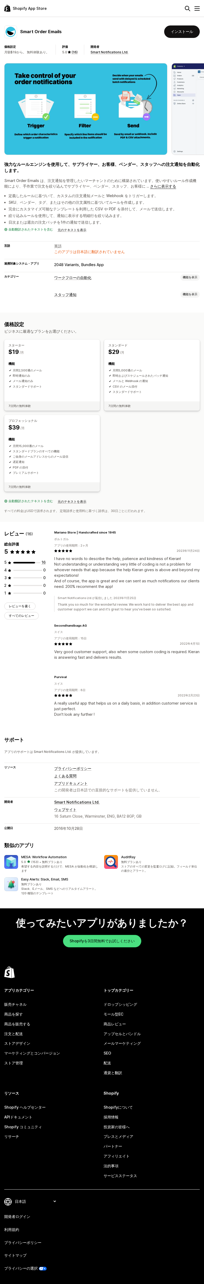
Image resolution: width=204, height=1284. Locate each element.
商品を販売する (17, 1024)
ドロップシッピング (120, 1004)
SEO (107, 1053)
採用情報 (111, 1117)
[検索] (187, 8)
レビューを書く (20, 606)
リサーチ (11, 1136)
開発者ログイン (17, 1216)
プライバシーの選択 (21, 1268)
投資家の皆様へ (117, 1127)
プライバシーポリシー (72, 768)
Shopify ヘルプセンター (25, 1107)
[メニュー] (197, 8)
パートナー (113, 1146)
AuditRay (128, 857)
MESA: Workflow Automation (44, 857)
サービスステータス (120, 1175)
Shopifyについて (118, 1107)
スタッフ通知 (65, 294)
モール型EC (114, 1014)
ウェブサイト (65, 809)
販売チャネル (15, 1004)
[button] (52, 864)
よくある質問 (65, 776)
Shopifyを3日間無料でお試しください (102, 941)
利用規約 (11, 1229)
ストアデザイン (17, 1043)
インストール (182, 31)
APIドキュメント (18, 1117)
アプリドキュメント (71, 783)
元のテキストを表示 (72, 230)
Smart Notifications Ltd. (109, 52)
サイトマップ (15, 1255)
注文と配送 (13, 1033)
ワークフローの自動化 (72, 277)
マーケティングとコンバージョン (32, 1053)
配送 (107, 1063)
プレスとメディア (118, 1136)
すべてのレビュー (21, 616)
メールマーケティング (122, 1043)
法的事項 (111, 1166)
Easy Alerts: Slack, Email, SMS (44, 879)
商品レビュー (115, 1024)
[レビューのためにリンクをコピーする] (119, 532)
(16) (74, 52)
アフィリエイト (117, 1156)
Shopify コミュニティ (23, 1127)
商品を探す (13, 1014)
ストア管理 (13, 1063)
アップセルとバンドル (122, 1033)
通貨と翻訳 (113, 1072)
